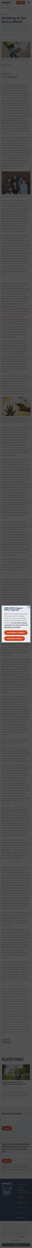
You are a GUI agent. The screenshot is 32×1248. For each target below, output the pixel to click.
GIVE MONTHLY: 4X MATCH (16, 633)
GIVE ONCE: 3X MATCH (14, 638)
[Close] (29, 607)
